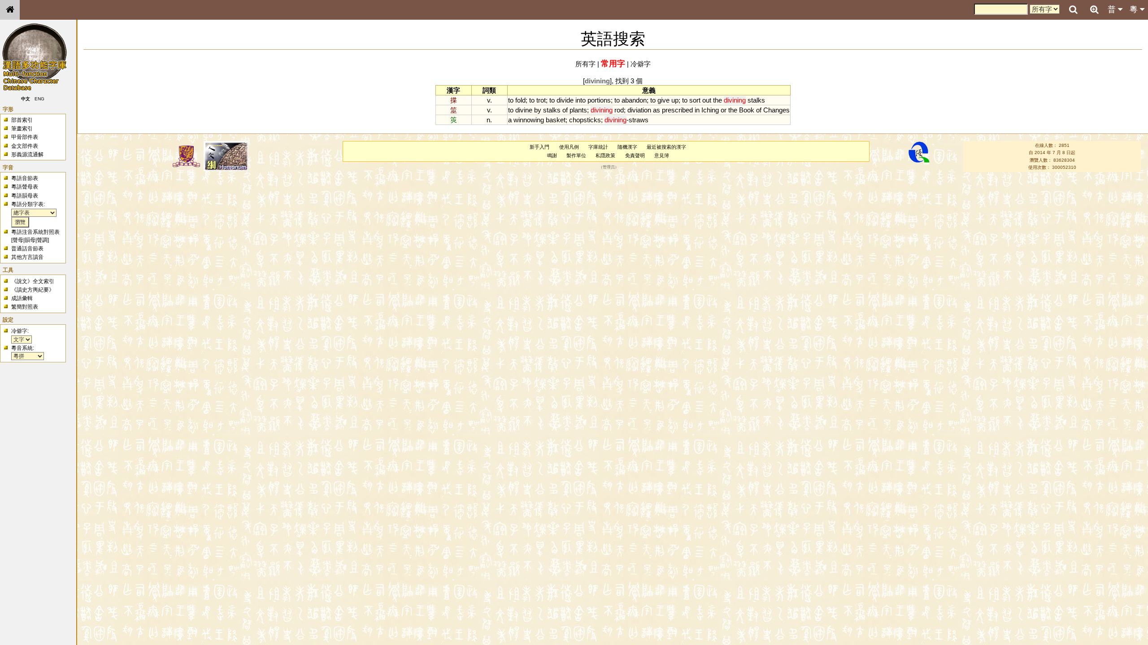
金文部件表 (24, 146)
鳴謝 (552, 155)
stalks (756, 100)
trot (541, 100)
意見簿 (661, 155)
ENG (39, 98)
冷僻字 (641, 64)
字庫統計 (598, 147)
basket (555, 120)
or (723, 110)
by (537, 110)
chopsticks (585, 120)
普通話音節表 (27, 248)
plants (578, 110)
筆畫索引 (22, 128)
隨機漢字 (627, 147)
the (717, 100)
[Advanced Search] (1094, 9)
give (663, 100)
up (674, 100)
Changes (776, 110)
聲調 (42, 240)
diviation (639, 110)
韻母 (30, 240)
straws (638, 120)
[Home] (10, 10)
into (580, 100)
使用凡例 (569, 147)
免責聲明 (635, 155)
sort (694, 100)
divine (523, 110)
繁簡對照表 (24, 307)
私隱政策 (605, 155)
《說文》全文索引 (32, 281)
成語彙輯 (22, 298)
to (510, 100)
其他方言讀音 (27, 257)
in (697, 110)
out (706, 100)
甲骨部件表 (24, 137)
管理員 (609, 167)
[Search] (1073, 10)
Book (746, 110)
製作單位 (576, 155)
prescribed (677, 110)
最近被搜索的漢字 (666, 147)
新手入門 (539, 147)
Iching (710, 110)
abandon (634, 100)
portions (599, 100)
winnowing (528, 120)
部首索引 (22, 120)
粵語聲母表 (24, 187)
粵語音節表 (24, 178)
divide (565, 100)
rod (619, 110)
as (656, 110)
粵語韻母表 (24, 196)
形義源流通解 (27, 154)
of (565, 110)
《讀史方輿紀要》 (32, 290)
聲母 (18, 240)
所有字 (585, 64)
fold (520, 100)
